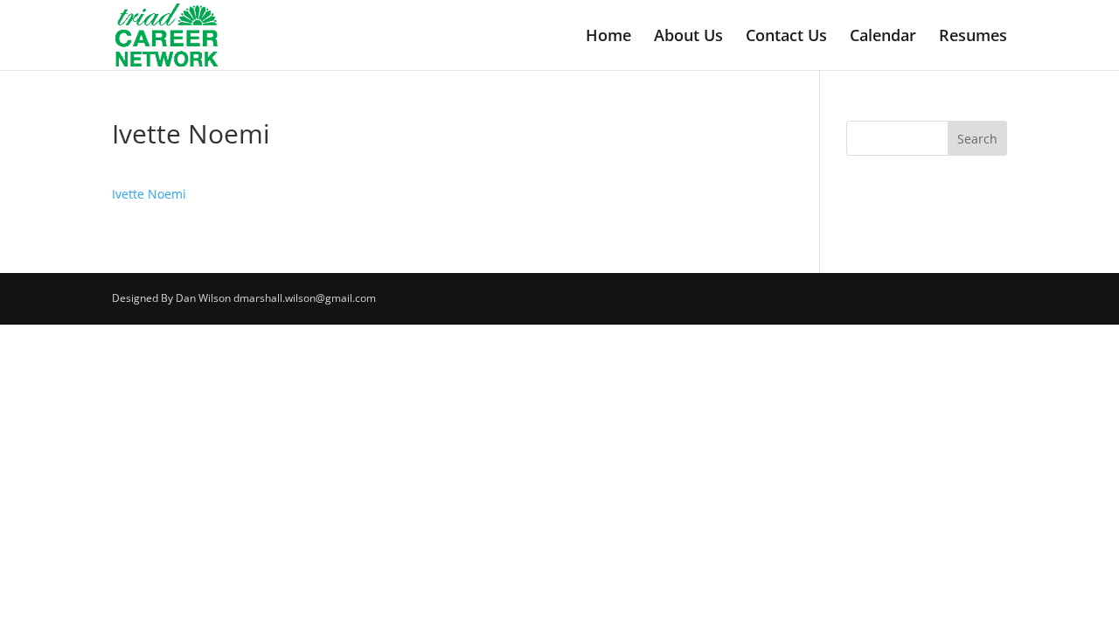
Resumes (973, 37)
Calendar (883, 37)
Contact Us (786, 37)
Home (608, 37)
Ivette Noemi (149, 194)
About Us (688, 37)
